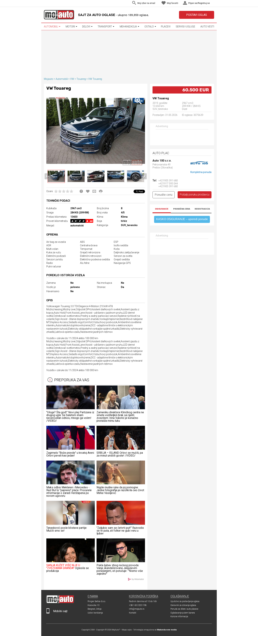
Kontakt (132, 613)
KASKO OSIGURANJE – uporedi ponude (182, 219)
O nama (93, 596)
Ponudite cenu (163, 194)
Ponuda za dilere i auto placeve (184, 609)
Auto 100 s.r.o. (162, 160)
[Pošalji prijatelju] (94, 191)
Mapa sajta (127, 630)
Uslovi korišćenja (95, 613)
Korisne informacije (179, 616)
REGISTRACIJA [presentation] (202, 209)
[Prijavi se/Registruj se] (213, 3)
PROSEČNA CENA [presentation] (181, 209)
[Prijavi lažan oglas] (81, 191)
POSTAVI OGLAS (196, 15)
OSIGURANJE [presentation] (161, 209)
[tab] (162, 209)
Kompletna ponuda (200, 172)
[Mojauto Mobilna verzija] (48, 612)
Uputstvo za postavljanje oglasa (184, 601)
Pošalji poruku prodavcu (194, 194)
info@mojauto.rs (136, 609)
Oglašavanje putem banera (182, 613)
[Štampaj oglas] (100, 191)
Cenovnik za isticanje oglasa (183, 605)
